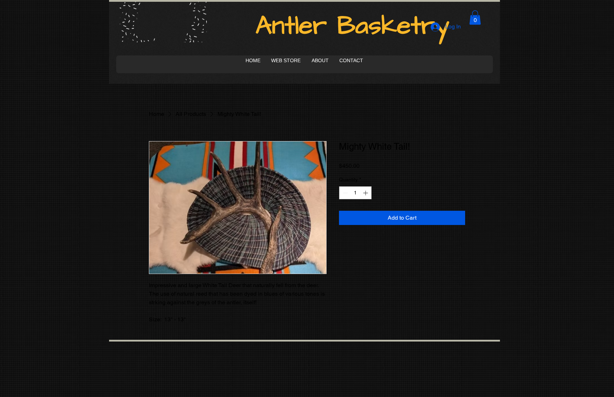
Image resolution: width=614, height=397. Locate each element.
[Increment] (366, 193)
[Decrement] (344, 193)
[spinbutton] (355, 193)
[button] (475, 17)
